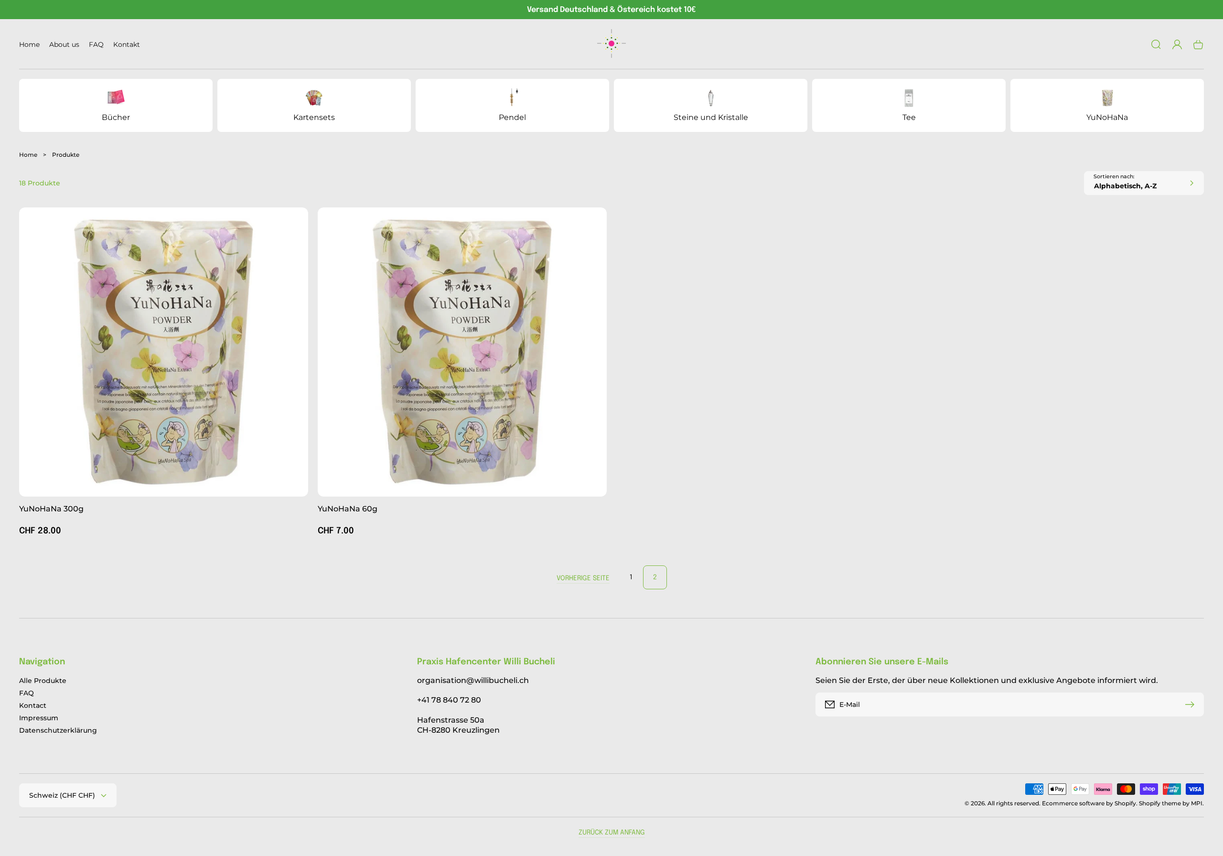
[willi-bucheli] (612, 44)
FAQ (26, 693)
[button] (1156, 44)
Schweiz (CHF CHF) (62, 795)
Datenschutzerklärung (58, 730)
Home (28, 154)
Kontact (32, 705)
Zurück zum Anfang (612, 832)
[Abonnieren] (1192, 704)
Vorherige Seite (583, 578)
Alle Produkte (42, 680)
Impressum (38, 718)
